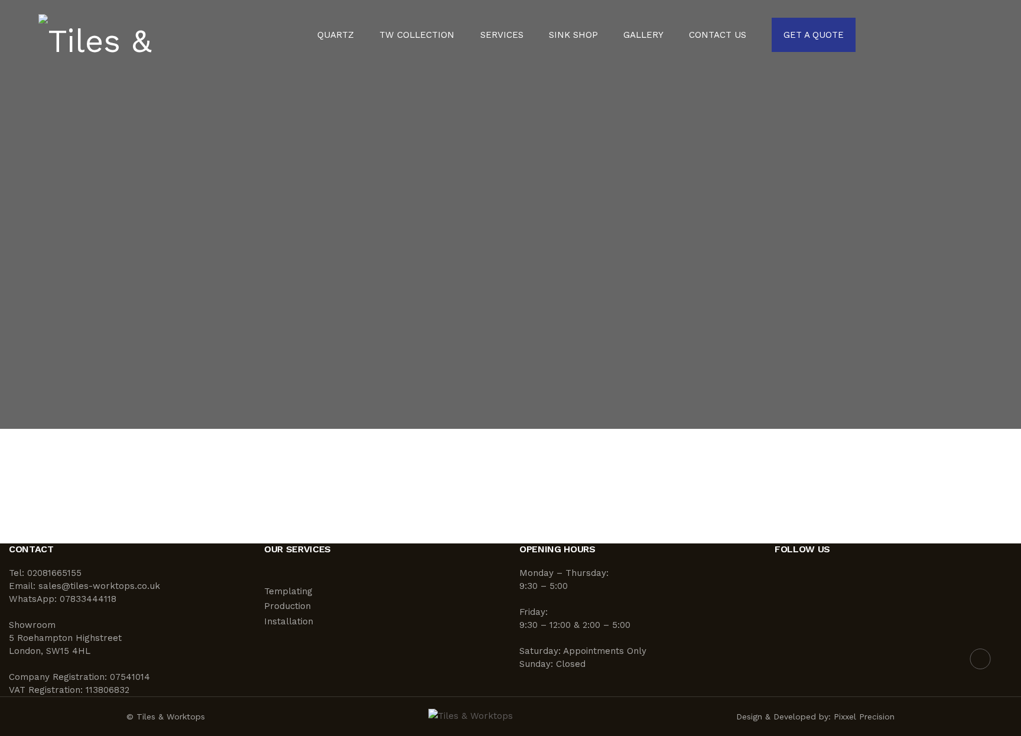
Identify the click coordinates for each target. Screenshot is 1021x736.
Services (501, 35)
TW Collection (416, 35)
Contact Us (717, 35)
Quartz (335, 35)
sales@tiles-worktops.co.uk (99, 586)
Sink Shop (573, 35)
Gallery (643, 35)
